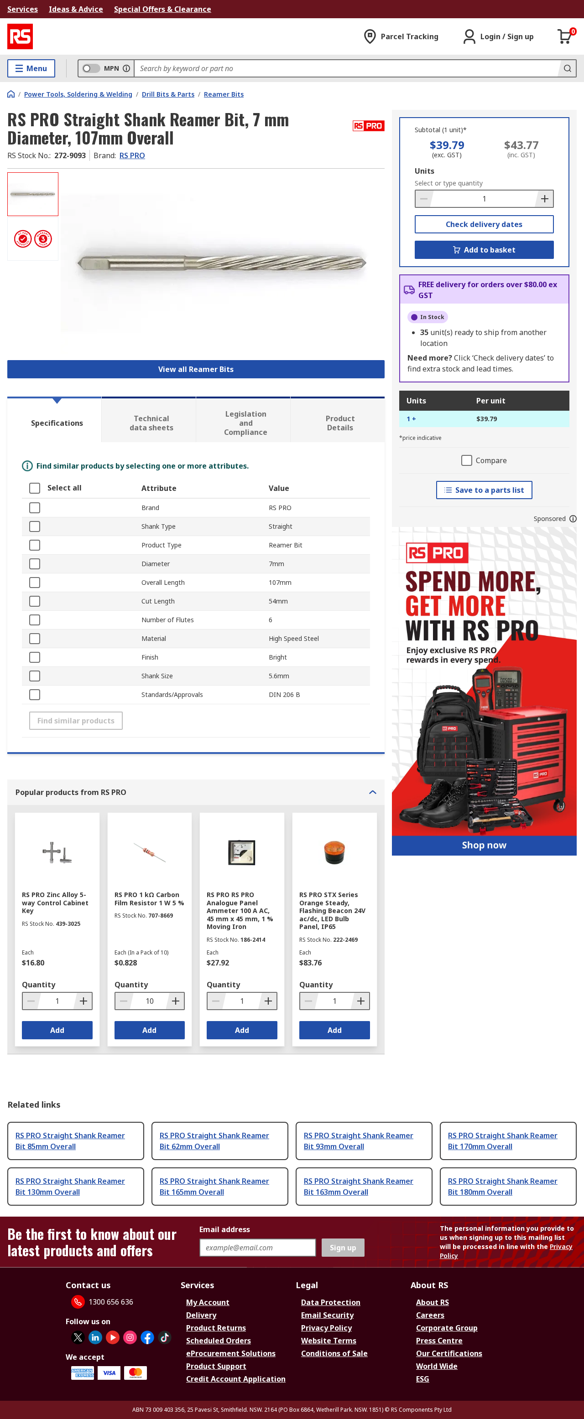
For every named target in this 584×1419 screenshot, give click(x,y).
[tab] (54, 419)
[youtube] (113, 1337)
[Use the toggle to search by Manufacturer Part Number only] (126, 68)
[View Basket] (565, 36)
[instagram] (130, 1337)
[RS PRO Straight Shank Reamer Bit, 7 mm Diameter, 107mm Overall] (223, 263)
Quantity (38, 985)
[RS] (20, 36)
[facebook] (147, 1337)
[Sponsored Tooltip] (573, 518)
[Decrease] (425, 199)
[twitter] (78, 1337)
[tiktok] (165, 1337)
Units (424, 171)
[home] (11, 94)
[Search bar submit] (567, 68)
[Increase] (544, 199)
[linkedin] (95, 1337)
